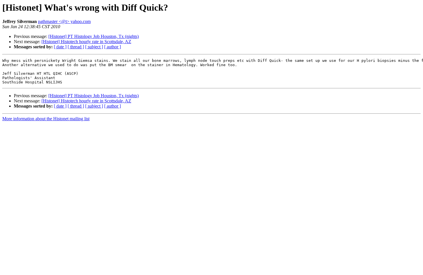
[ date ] (60, 46)
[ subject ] (94, 46)
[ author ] (112, 46)
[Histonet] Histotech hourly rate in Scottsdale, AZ (86, 41)
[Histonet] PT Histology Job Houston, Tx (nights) (93, 36)
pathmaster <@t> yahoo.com (64, 21)
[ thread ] (76, 46)
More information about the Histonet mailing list (45, 118)
